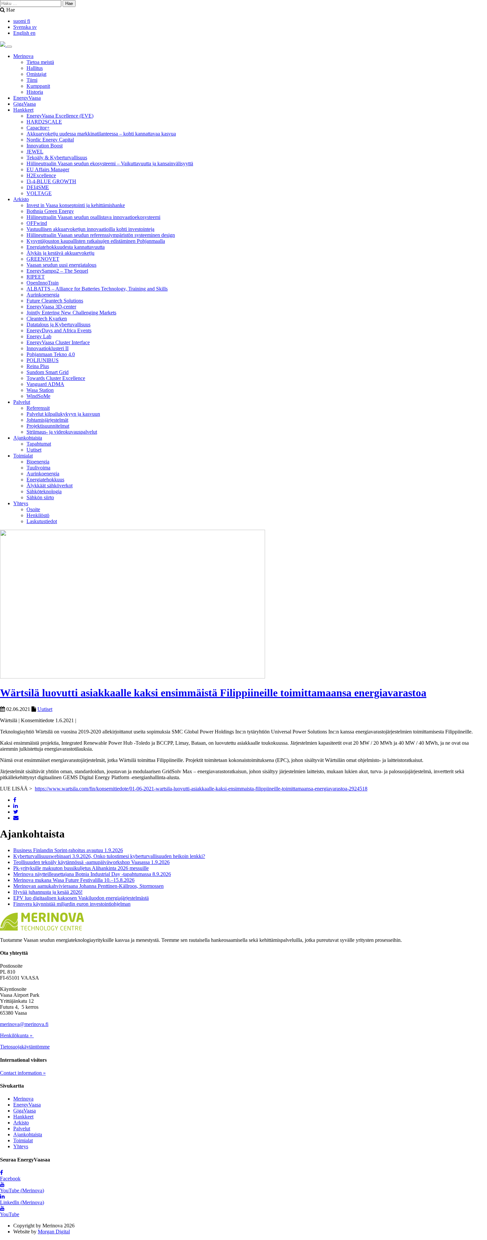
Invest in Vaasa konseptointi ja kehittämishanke (76, 205)
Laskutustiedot (42, 521)
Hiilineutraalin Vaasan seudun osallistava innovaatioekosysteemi (93, 217)
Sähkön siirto (40, 497)
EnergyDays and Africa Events (59, 330)
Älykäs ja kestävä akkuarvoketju (60, 253)
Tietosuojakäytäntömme (25, 1047)
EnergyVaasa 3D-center (51, 306)
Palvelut (21, 402)
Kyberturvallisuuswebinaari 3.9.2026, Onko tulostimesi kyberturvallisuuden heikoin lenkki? (109, 856)
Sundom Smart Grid (48, 372)
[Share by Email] (16, 818)
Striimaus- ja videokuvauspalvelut (62, 432)
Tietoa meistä (40, 62)
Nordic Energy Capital (50, 139)
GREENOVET (43, 259)
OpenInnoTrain (43, 283)
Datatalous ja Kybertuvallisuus (58, 324)
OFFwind (37, 223)
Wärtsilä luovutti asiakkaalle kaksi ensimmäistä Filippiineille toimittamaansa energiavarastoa (213, 693)
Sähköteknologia (44, 491)
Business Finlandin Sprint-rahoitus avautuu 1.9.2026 (68, 850)
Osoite (33, 509)
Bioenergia (38, 461)
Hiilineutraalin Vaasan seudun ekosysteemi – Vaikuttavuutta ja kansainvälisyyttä (110, 163)
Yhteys (20, 503)
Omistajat (36, 74)
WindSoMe (38, 396)
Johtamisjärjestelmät (47, 420)
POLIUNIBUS (43, 360)
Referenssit (38, 408)
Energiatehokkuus (45, 479)
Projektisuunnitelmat (48, 426)
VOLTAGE (39, 193)
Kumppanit (38, 86)
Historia (35, 92)
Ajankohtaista (27, 438)
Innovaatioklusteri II (48, 348)
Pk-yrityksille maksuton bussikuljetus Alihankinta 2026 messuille (81, 868)
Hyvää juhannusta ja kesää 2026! (47, 892)
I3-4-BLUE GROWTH (51, 181)
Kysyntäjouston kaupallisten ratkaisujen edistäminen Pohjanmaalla (96, 241)
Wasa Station (40, 390)
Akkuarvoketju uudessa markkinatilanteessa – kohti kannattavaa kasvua (101, 133)
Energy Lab (39, 336)
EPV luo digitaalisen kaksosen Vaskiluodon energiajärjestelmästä (81, 898)
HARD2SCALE (44, 122)
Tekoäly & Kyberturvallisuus (57, 157)
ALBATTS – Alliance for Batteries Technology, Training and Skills (97, 289)
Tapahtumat (39, 444)
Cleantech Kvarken (47, 318)
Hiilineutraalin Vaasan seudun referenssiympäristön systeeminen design (101, 235)
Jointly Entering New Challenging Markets (71, 312)
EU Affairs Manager (48, 169)
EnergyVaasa (27, 98)
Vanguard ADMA (45, 384)
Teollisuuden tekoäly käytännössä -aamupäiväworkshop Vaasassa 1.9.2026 (91, 862)
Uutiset (34, 450)
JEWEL (35, 151)
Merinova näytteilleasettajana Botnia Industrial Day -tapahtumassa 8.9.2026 (92, 874)
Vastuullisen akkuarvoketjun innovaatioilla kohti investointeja (90, 229)
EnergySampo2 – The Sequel (57, 271)
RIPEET (36, 277)
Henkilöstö (38, 515)
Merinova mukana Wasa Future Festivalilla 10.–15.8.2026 (74, 880)
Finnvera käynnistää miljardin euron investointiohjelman (72, 904)
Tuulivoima (38, 467)
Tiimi (32, 80)
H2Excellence (41, 175)
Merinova (23, 56)
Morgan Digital (54, 1231)
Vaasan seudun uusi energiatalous (61, 265)
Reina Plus (38, 366)
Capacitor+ (38, 128)
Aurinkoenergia (43, 294)
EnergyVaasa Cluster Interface (58, 342)
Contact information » (23, 1073)
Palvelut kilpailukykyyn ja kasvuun (63, 414)
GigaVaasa (24, 104)
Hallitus (35, 68)
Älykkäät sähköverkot (50, 485)
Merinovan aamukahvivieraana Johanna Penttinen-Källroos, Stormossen (88, 886)
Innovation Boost (45, 145)
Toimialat (23, 455)
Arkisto (21, 199)
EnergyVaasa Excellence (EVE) (60, 116)
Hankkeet (23, 110)
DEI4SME (38, 187)
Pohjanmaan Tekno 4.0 (51, 354)
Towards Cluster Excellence (56, 378)
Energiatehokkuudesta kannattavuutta (66, 247)
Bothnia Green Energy (50, 211)
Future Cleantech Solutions (55, 300)
